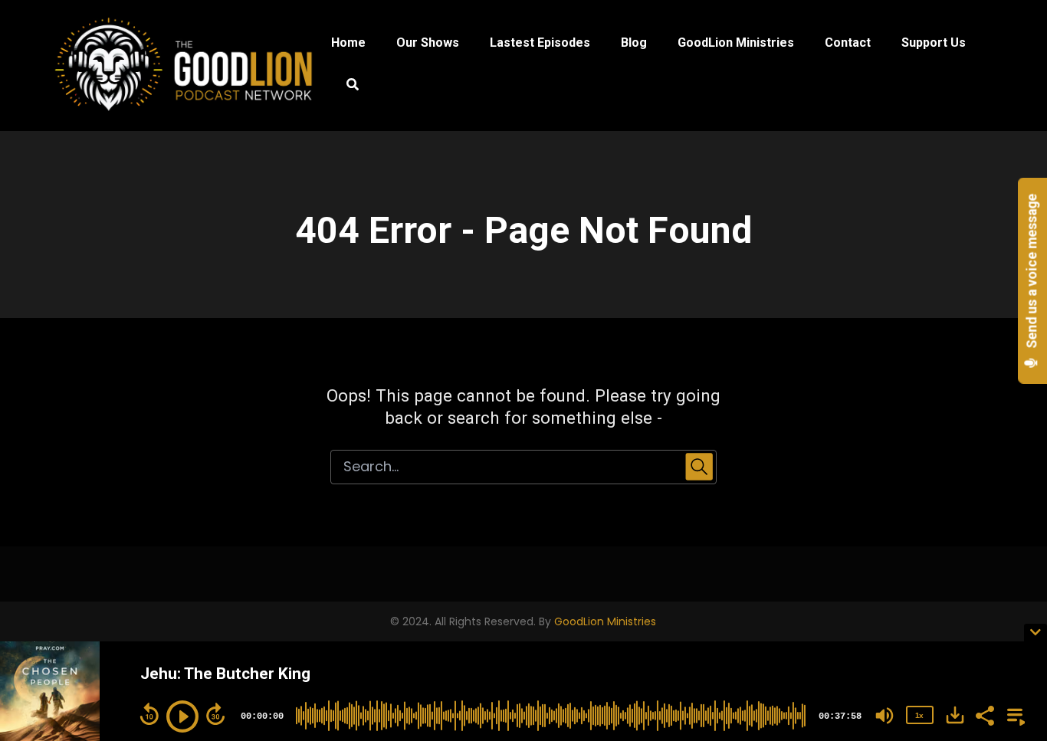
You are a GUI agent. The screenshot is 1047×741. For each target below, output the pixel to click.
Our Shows (427, 42)
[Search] (345, 86)
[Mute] (884, 715)
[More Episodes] (1013, 714)
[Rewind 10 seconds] (149, 714)
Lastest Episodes (540, 42)
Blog (634, 42)
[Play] (182, 716)
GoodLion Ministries (736, 42)
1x (919, 715)
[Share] (984, 714)
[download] (955, 714)
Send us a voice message (1032, 273)
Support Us (933, 42)
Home (348, 42)
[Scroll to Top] (1010, 570)
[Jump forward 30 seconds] (215, 714)
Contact (848, 42)
